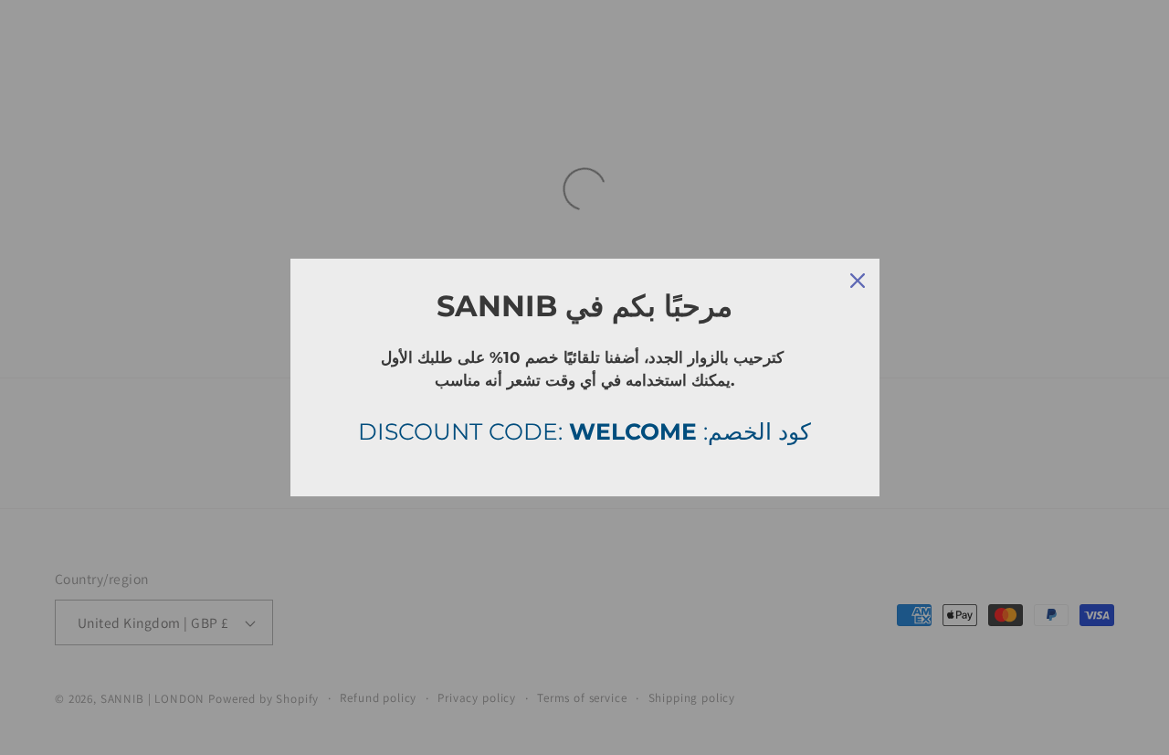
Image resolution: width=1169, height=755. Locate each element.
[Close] (857, 281)
